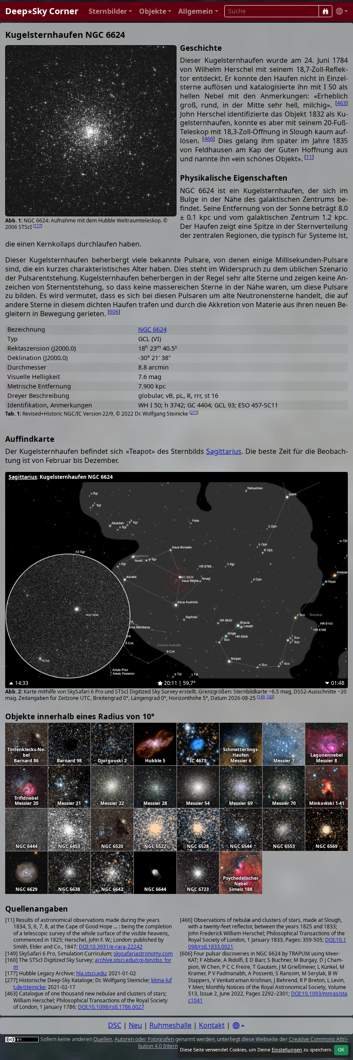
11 (309, 156)
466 (208, 138)
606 (113, 311)
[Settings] (238, 1026)
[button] (110, 11)
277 (194, 412)
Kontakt (212, 1025)
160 (269, 696)
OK (341, 1050)
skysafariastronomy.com (143, 953)
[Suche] (325, 11)
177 (37, 225)
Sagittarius (224, 451)
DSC (114, 1025)
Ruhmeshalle (170, 1025)
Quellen (102, 1039)
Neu (135, 1025)
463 (341, 103)
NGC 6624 (152, 329)
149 (261, 696)
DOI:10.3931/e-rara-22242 (110, 946)
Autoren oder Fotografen (144, 1039)
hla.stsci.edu (91, 973)
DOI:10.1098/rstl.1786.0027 (111, 1007)
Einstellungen (287, 1050)
